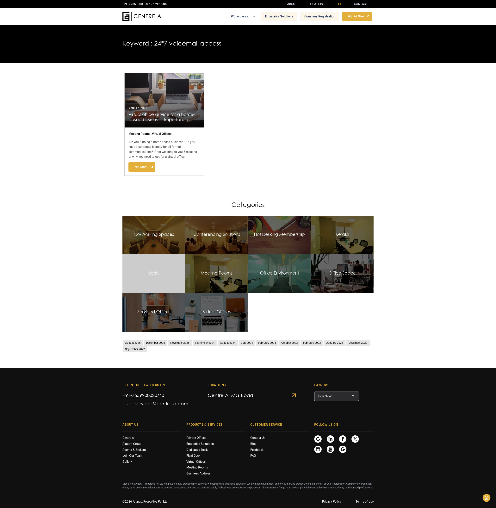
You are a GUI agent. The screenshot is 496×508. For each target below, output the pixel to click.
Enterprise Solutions (279, 16)
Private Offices (196, 438)
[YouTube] (330, 449)
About (292, 4)
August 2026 (133, 342)
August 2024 (228, 342)
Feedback (257, 450)
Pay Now (325, 396)
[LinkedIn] (330, 439)
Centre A (128, 438)
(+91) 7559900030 (135, 4)
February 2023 (312, 342)
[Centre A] (141, 16)
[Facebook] (342, 439)
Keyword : (137, 43)
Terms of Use (365, 501)
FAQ (253, 455)
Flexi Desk (193, 455)
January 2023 (334, 342)
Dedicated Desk (197, 450)
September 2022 (135, 349)
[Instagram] (318, 449)
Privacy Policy (331, 501)
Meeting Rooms (139, 134)
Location (316, 4)
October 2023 (289, 342)
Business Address (198, 473)
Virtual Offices (161, 134)
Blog (338, 4)
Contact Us (257, 438)
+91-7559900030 (139, 395)
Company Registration (319, 16)
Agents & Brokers (134, 450)
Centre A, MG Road (230, 395)
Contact (361, 4)
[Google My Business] (318, 439)
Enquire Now (355, 16)
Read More (140, 167)
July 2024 (247, 342)
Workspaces (239, 16)
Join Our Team (132, 455)
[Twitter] (355, 439)
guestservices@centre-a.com (155, 403)
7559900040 (159, 4)
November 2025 (179, 342)
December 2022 (358, 342)
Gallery (127, 461)
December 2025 (155, 342)
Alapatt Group (131, 444)
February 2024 (267, 342)
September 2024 (205, 342)
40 (161, 395)
